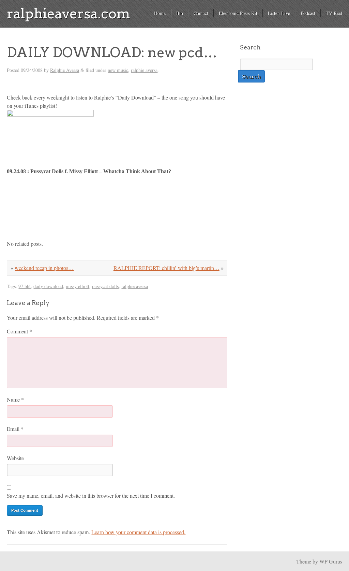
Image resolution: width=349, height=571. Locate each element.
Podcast (308, 13)
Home (160, 13)
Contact (201, 13)
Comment (19, 331)
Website (15, 458)
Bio (179, 13)
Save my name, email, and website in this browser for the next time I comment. (91, 495)
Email (15, 428)
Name (15, 399)
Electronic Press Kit (238, 13)
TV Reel (334, 13)
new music (118, 70)
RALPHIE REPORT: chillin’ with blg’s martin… (166, 267)
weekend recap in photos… (44, 267)
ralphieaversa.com (68, 13)
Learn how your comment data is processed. (138, 532)
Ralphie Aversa (64, 70)
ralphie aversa (144, 70)
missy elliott (77, 286)
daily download (48, 286)
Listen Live (279, 13)
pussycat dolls (105, 286)
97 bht (24, 286)
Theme (303, 561)
